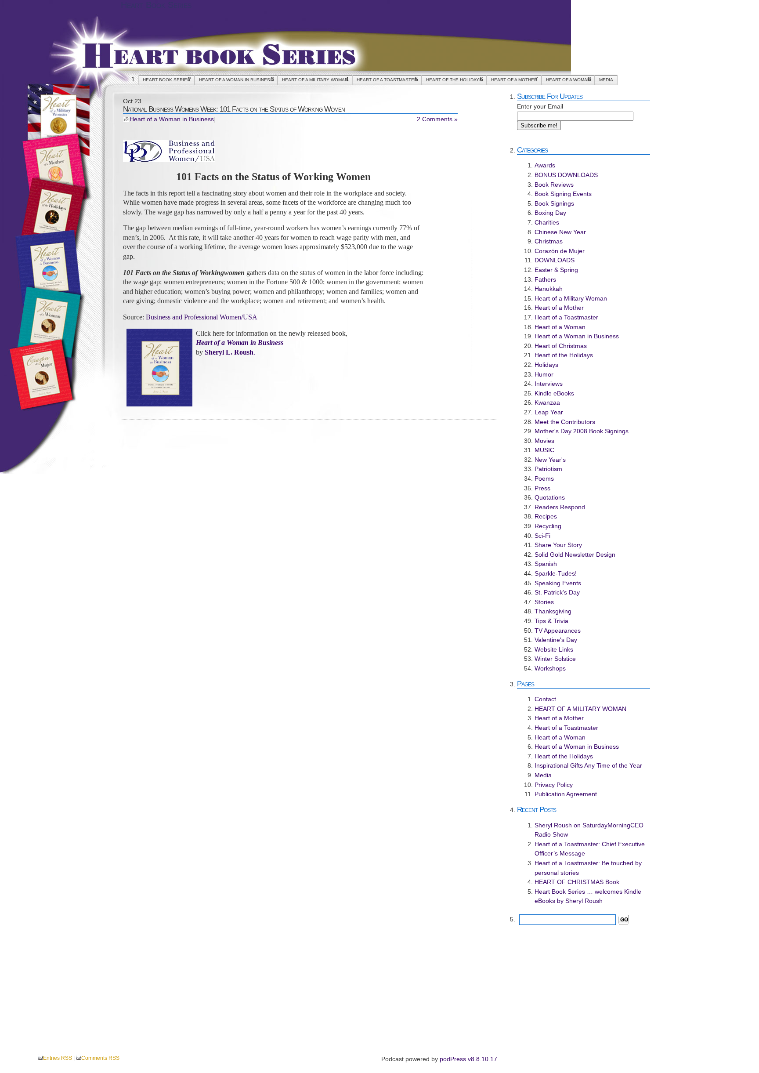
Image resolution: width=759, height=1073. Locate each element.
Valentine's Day (556, 639)
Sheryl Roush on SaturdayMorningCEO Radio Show (589, 830)
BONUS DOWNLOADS (566, 174)
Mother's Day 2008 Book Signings (582, 431)
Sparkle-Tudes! (556, 573)
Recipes (546, 516)
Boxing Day (550, 212)
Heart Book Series (156, 5)
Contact (545, 699)
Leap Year (549, 412)
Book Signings (554, 203)
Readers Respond (560, 507)
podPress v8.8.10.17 (468, 1058)
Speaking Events (558, 583)
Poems (544, 478)
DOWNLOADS (555, 260)
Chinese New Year (560, 232)
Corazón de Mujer (560, 250)
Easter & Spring (556, 269)
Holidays (546, 364)
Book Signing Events (563, 193)
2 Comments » (437, 119)
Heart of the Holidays (454, 79)
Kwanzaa (547, 402)
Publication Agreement (566, 794)
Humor (544, 374)
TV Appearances (558, 630)
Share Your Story (558, 544)
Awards (545, 165)
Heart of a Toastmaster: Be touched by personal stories (588, 867)
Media (606, 79)
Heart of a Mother (514, 79)
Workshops (550, 668)
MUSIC (544, 449)
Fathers (545, 279)
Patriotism (548, 468)
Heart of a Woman (568, 79)
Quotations (550, 497)
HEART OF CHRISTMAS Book (577, 881)
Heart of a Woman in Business (236, 79)
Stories (544, 601)
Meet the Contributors (565, 421)
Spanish (546, 563)
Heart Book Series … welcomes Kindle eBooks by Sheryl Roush (588, 896)
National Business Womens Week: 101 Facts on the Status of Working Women (234, 109)
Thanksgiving (553, 611)
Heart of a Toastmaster (387, 79)
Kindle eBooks (554, 393)
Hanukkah (549, 288)
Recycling (548, 525)
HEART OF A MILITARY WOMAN (315, 79)
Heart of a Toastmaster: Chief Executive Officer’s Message (590, 849)
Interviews (549, 383)
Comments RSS (100, 1058)
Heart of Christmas (561, 345)
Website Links (554, 649)
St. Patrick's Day (557, 592)
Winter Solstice (555, 658)
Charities (547, 222)
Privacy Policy (554, 784)
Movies (544, 440)
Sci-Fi (542, 535)
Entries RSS (57, 1058)
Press (542, 488)
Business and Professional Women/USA (201, 317)
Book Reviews (554, 184)
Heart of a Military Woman (571, 298)
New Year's (550, 459)
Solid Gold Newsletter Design (575, 554)
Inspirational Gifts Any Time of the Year (588, 765)
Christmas (549, 241)
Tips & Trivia (551, 620)
